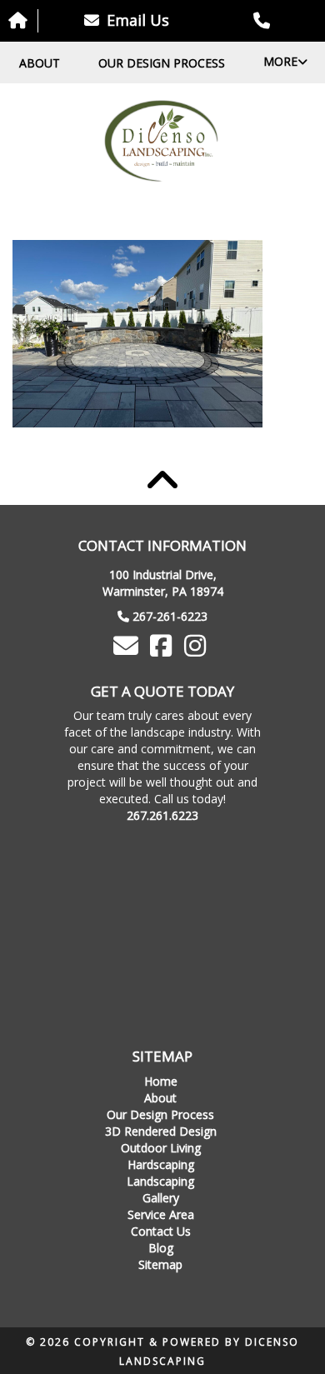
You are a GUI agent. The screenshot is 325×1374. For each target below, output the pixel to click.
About (39, 63)
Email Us (135, 20)
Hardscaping (161, 1164)
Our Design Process (161, 63)
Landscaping (160, 1181)
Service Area (161, 1214)
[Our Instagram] (197, 650)
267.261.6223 (162, 815)
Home (161, 1081)
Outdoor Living (161, 1148)
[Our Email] (128, 650)
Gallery (160, 1198)
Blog (160, 1248)
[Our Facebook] (162, 650)
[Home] (162, 141)
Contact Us (161, 1231)
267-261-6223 (170, 616)
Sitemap (160, 1264)
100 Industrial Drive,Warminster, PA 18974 (162, 583)
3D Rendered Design (161, 1131)
